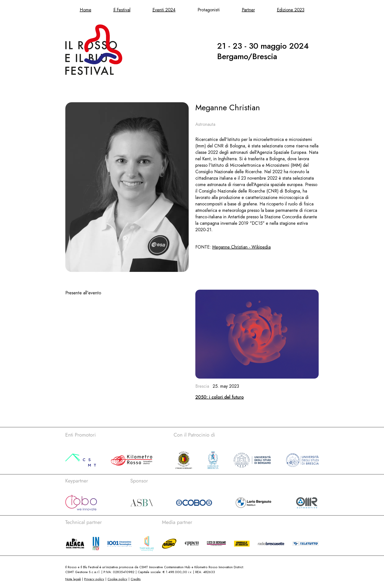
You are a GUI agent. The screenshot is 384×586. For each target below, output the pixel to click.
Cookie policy (117, 579)
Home (85, 10)
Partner (248, 10)
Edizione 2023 (290, 10)
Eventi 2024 (164, 10)
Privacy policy (94, 579)
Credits (136, 579)
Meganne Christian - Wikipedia (241, 247)
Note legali (73, 579)
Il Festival (121, 10)
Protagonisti (209, 10)
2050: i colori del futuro (219, 397)
